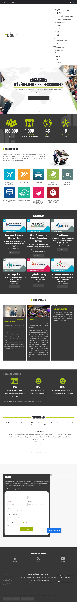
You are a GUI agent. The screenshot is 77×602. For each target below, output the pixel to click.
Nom (9, 495)
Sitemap (5, 574)
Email (9, 501)
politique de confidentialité (19, 522)
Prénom (29, 495)
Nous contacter (63, 2)
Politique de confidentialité (7, 580)
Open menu (52, 4)
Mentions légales (8, 576)
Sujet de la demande (13, 514)
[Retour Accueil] (11, 34)
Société (10, 508)
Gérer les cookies (27, 598)
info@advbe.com (45, 580)
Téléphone (30, 501)
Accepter (7, 598)
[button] (3, 89)
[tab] (31, 452)
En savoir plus (14, 252)
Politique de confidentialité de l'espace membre (11, 584)
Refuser (16, 598)
